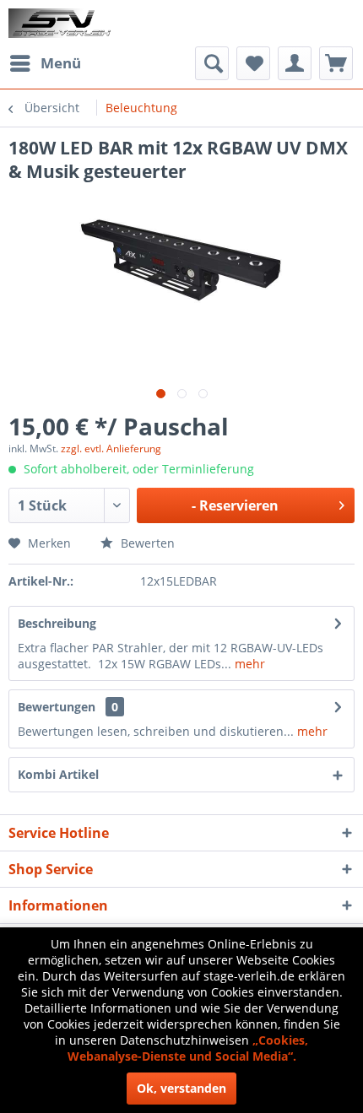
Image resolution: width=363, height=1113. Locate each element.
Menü (61, 63)
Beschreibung (57, 623)
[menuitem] (44, 63)
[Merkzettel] (253, 63)
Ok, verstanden (181, 1088)
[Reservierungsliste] (336, 63)
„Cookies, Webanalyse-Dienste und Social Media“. (188, 1048)
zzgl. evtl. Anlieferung (111, 448)
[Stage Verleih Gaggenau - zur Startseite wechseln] (61, 23)
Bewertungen (56, 707)
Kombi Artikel (58, 774)
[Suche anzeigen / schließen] (212, 63)
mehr (248, 664)
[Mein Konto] (295, 63)
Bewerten (146, 543)
